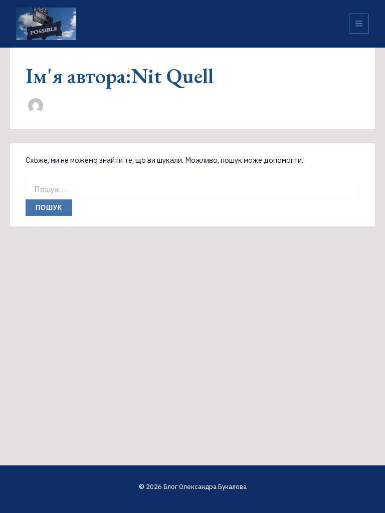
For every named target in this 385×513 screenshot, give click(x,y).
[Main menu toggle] (359, 24)
